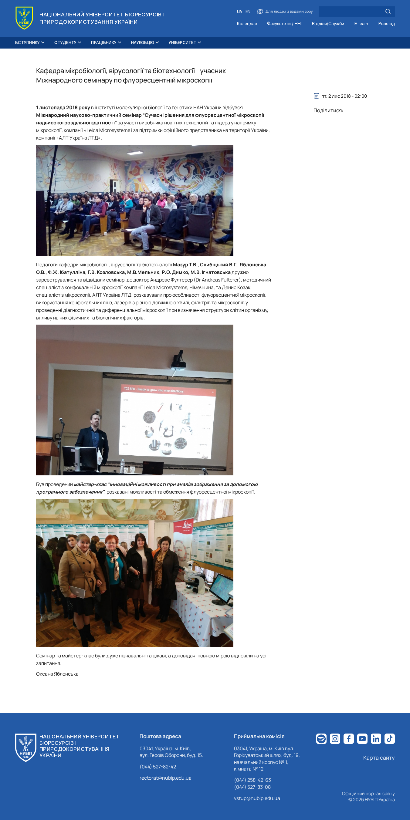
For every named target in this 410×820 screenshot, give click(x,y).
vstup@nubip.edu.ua (257, 798)
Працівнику (104, 42)
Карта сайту (379, 757)
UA (239, 12)
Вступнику (27, 42)
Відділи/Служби (328, 24)
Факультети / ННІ (284, 24)
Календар (247, 24)
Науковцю (142, 42)
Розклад (386, 24)
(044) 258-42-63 (252, 780)
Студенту (65, 42)
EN (248, 12)
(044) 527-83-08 (252, 787)
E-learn (361, 24)
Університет (182, 42)
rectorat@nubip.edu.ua (165, 777)
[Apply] (388, 11)
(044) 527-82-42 (158, 766)
